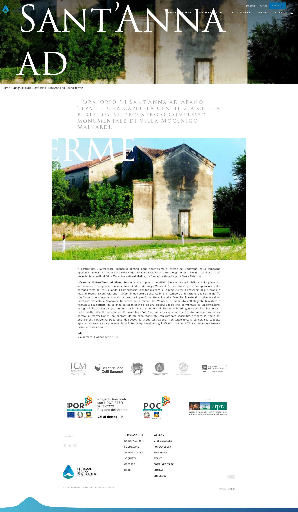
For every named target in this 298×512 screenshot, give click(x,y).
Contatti (277, 5)
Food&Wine (241, 12)
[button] (292, 12)
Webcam (159, 435)
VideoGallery (163, 440)
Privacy (222, 489)
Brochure (160, 452)
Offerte (129, 464)
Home (6, 88)
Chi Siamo (160, 476)
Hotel (128, 470)
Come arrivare (164, 464)
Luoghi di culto (22, 88)
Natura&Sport (211, 12)
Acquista (130, 458)
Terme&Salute (179, 12)
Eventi (263, 6)
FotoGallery (162, 446)
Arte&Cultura (270, 12)
